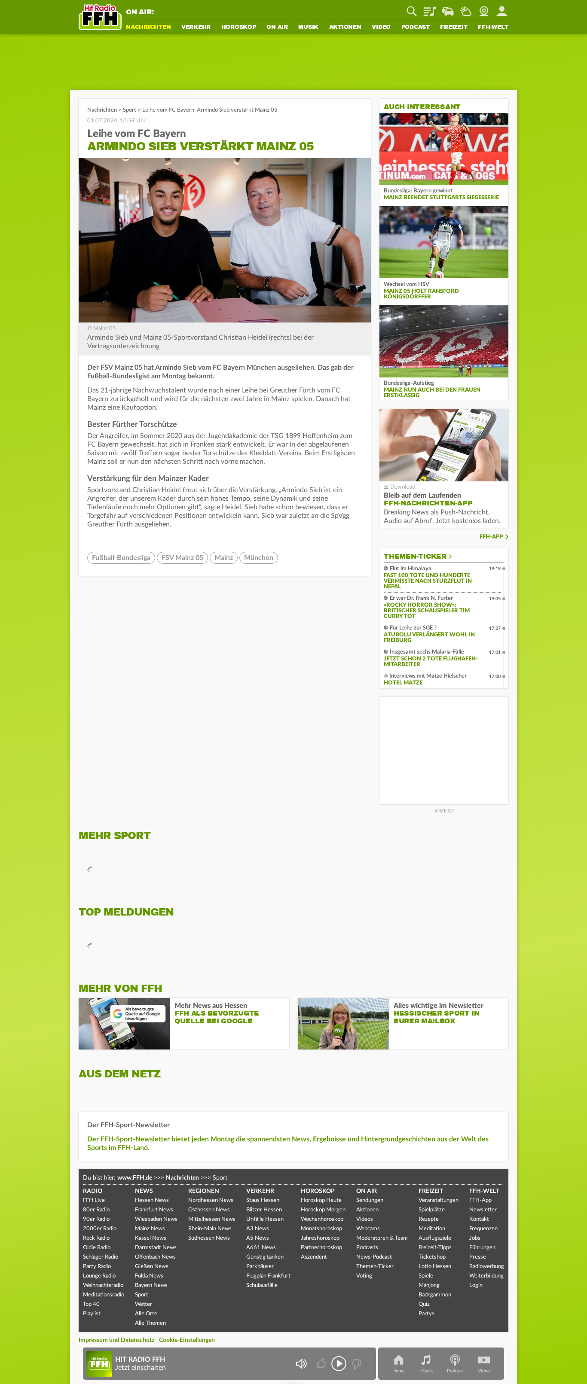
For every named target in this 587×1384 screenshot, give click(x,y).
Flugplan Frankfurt (268, 1276)
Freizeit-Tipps (435, 1247)
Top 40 (91, 1304)
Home (398, 1371)
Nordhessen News (210, 1200)
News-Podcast (374, 1257)
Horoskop (238, 27)
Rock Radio (96, 1238)
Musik (308, 27)
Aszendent (314, 1257)
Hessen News (152, 1200)
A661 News (261, 1247)
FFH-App (491, 537)
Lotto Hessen (435, 1266)
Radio (92, 1191)
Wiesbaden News (156, 1219)
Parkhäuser (260, 1266)
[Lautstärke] (301, 1363)
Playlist (429, 8)
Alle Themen (150, 1323)
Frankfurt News (154, 1210)
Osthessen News (209, 1210)
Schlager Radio (100, 1257)
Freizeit (453, 27)
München (258, 557)
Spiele (426, 1276)
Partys (426, 1314)
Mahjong (429, 1285)
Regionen (203, 1191)
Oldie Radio (96, 1247)
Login (476, 1285)
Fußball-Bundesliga (121, 557)
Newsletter (483, 1210)
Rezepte (429, 1219)
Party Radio (97, 1266)
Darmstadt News (156, 1247)
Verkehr (196, 27)
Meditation (432, 1229)
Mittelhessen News (211, 1219)
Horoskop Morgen (323, 1210)
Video (381, 27)
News (144, 1191)
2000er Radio (99, 1229)
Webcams (368, 1229)
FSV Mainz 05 (182, 557)
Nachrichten (148, 27)
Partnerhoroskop (321, 1247)
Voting (364, 1276)
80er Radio (96, 1210)
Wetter (465, 8)
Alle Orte (146, 1314)
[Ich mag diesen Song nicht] (355, 1363)
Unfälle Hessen (265, 1219)
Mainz (223, 557)
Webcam (483, 8)
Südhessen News (209, 1238)
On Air (277, 27)
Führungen (482, 1247)
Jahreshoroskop (320, 1238)
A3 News (257, 1229)
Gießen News (151, 1266)
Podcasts (367, 1247)
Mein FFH (501, 8)
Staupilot (447, 8)
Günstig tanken (265, 1257)
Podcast (415, 27)
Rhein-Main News (210, 1229)
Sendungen (369, 1200)
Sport (129, 110)
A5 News (257, 1238)
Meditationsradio (103, 1295)
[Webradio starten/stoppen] (338, 1363)
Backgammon (435, 1295)
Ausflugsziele (435, 1238)
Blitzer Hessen (264, 1210)
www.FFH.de (134, 1178)
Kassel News (150, 1238)
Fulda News (149, 1276)
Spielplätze (432, 1210)
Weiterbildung (486, 1276)
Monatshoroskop (321, 1229)
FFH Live (94, 1200)
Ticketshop (432, 1257)
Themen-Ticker (415, 556)
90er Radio (96, 1219)
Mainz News (150, 1229)
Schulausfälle (262, 1285)
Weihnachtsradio (103, 1285)
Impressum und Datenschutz (116, 1340)
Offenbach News (155, 1257)
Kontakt (479, 1219)
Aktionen (345, 27)
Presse (477, 1257)
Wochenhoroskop (322, 1219)
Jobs (474, 1238)
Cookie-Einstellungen (187, 1340)
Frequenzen (483, 1229)
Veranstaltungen (439, 1200)
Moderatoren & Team (382, 1238)
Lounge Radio (99, 1276)
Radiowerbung (486, 1266)
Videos (364, 1219)
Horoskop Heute (321, 1200)
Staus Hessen (262, 1200)
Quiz (424, 1304)
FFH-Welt (493, 27)
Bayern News (151, 1285)
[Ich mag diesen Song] (322, 1363)
